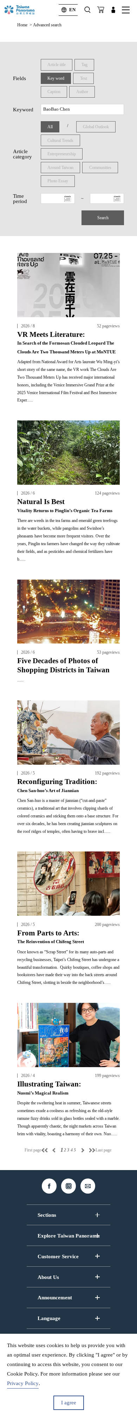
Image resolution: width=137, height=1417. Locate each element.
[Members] (113, 10)
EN (72, 9)
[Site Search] (87, 10)
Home (22, 24)
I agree (68, 1402)
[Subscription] (101, 10)
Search (103, 217)
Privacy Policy (23, 1383)
